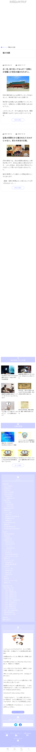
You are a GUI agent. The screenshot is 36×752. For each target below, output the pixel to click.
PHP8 (6, 502)
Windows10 (8, 544)
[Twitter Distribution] (15, 725)
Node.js (7, 496)
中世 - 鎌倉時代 (9, 604)
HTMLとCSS (7, 492)
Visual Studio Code (10, 554)
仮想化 (6, 536)
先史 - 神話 (8, 590)
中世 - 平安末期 (9, 602)
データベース (7, 560)
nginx (6, 514)
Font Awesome (8, 522)
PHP (5, 500)
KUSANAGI (8, 518)
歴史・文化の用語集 (9, 610)
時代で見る (7, 588)
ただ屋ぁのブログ (18, 2)
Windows (6, 540)
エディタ (6, 550)
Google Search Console (10, 528)
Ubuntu (7, 572)
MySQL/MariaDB (10, 564)
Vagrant (7, 538)
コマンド (7, 546)
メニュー (14, 750)
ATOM (7, 552)
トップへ (28, 750)
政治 (4, 617)
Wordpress (7, 508)
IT (3, 532)
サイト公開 (7, 486)
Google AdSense (9, 526)
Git (5, 576)
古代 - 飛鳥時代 (9, 596)
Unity (5, 578)
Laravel (6, 510)
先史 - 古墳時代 (9, 592)
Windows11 (8, 542)
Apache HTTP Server (11, 516)
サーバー (6, 512)
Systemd (7, 574)
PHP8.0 (9, 504)
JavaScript (7, 494)
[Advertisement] (18, 25)
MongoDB (8, 562)
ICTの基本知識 (8, 534)
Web (4, 484)
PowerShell (10, 548)
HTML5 (6, 488)
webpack (9, 498)
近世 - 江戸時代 (9, 608)
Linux (5, 566)
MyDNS (7, 520)
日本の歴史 (6, 586)
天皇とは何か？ (8, 614)
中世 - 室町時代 (9, 606)
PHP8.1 (9, 506)
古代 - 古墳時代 (9, 594)
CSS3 (5, 490)
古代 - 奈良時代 (9, 598)
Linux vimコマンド (10, 556)
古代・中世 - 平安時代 (11, 600)
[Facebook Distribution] (20, 725)
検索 (21, 750)
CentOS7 (7, 570)
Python (6, 558)
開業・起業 (6, 619)
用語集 (6, 524)
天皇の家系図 (7, 612)
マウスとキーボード (9, 580)
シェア (7, 750)
